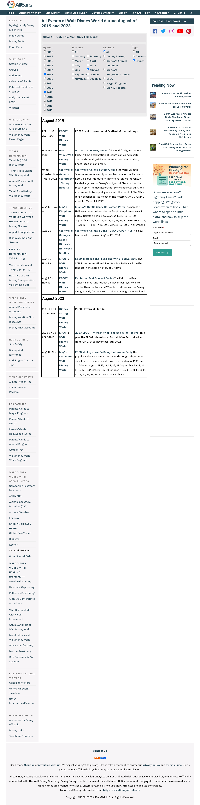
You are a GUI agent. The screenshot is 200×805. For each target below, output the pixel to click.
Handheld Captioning (22, 587)
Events (140, 61)
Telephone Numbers (21, 736)
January (80, 56)
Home (10, 12)
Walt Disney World (29, 12)
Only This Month (88, 37)
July (77, 70)
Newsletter (161, 12)
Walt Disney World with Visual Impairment (19, 614)
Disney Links (16, 730)
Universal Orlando (102, 12)
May (77, 65)
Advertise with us (49, 765)
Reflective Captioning (22, 593)
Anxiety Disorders (19, 512)
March (79, 61)
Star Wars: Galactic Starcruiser (66, 174)
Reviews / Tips (140, 12)
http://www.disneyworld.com (121, 790)
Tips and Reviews (21, 377)
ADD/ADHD (15, 496)
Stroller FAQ (16, 449)
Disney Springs (116, 56)
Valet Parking (17, 258)
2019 (50, 92)
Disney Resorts (116, 87)
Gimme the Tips (162, 252)
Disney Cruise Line (75, 12)
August (94, 70)
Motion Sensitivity (20, 651)
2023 (50, 74)
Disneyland (52, 12)
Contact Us (100, 750)
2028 (50, 52)
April (93, 61)
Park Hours (15, 75)
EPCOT (110, 78)
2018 (50, 96)
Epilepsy (14, 518)
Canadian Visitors (19, 682)
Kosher (13, 544)
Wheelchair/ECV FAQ (21, 645)
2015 (50, 110)
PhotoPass (15, 47)
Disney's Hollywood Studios (118, 72)
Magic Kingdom (116, 83)
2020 (50, 87)
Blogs (122, 12)
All (76, 52)
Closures (141, 56)
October (95, 74)
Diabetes (14, 539)
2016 (50, 105)
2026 (50, 61)
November (80, 78)
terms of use (174, 765)
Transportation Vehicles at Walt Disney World (21, 217)
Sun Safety (15, 344)
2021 (50, 83)
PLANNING (15, 20)
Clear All (48, 37)
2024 (50, 70)
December (95, 78)
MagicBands (16, 35)
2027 (50, 56)
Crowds (13, 69)
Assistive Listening (20, 581)
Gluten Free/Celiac (20, 533)
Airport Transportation (22, 232)
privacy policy (151, 765)
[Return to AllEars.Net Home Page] (28, 8)
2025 (50, 65)
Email (156, 238)
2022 (50, 78)
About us (29, 765)
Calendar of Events (20, 81)
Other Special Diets (20, 556)
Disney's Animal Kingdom (116, 63)
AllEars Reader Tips (20, 381)
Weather (14, 107)
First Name (158, 227)
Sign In (181, 12)
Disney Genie (16, 41)
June (93, 65)
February (95, 56)
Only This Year (65, 37)
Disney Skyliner (18, 226)
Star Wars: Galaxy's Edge (66, 235)
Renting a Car (19, 275)
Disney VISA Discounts (22, 327)
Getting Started (18, 64)
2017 (49, 101)
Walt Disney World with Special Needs (19, 477)
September (80, 74)
